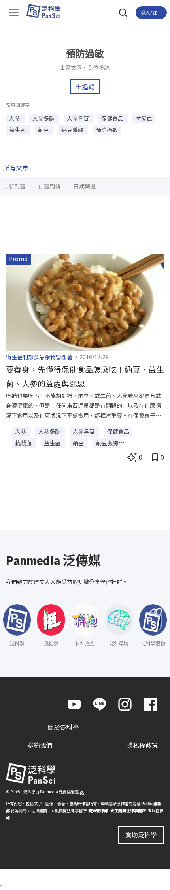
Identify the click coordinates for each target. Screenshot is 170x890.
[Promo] (85, 301)
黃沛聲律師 (98, 811)
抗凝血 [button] (144, 118)
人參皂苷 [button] (78, 118)
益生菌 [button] (18, 130)
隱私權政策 (142, 745)
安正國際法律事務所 (128, 811)
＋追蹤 (85, 86)
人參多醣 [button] (44, 118)
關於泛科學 (63, 727)
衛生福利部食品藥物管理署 (39, 357)
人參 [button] (15, 118)
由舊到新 (49, 186)
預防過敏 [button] (107, 130)
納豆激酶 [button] (73, 130)
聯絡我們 (40, 745)
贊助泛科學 (141, 834)
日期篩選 (85, 186)
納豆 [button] (44, 130)
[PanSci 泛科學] (47, 11)
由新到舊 (14, 186)
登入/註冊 (151, 12)
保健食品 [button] (113, 118)
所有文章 (15, 167)
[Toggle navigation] (14, 12)
